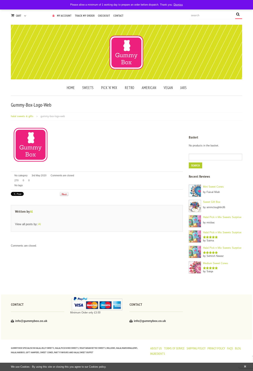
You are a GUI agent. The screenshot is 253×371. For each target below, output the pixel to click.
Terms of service (174, 348)
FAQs (230, 348)
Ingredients (157, 353)
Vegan (168, 87)
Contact (118, 15)
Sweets (87, 87)
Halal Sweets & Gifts (22, 116)
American (149, 87)
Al (31, 211)
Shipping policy (196, 348)
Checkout (104, 15)
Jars (183, 87)
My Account (64, 15)
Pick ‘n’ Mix (109, 87)
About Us (156, 348)
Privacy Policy (216, 348)
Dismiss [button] (178, 4)
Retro (129, 87)
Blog (238, 348)
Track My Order (85, 15)
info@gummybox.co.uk (31, 321)
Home (71, 87)
